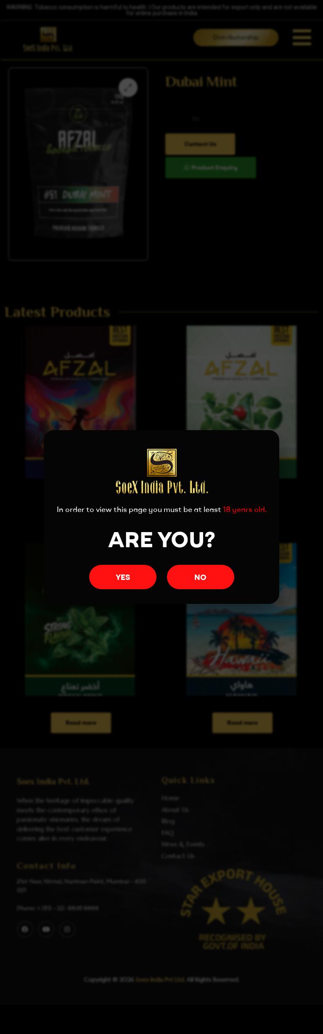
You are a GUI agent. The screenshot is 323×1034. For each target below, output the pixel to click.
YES (123, 577)
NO (200, 577)
